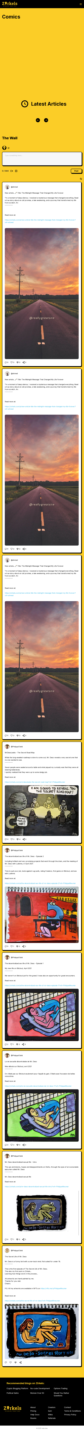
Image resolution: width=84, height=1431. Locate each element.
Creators (51, 1407)
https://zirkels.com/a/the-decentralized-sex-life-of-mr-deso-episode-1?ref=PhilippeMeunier (40, 985)
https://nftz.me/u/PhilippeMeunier (54, 1288)
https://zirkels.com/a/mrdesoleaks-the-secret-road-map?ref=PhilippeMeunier (35, 782)
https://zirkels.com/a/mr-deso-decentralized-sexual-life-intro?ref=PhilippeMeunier (37, 1187)
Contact (67, 1407)
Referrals (52, 1418)
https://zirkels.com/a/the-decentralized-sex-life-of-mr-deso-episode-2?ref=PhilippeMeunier (40, 883)
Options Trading (60, 1388)
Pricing (33, 1411)
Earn (50, 1411)
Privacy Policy (70, 1415)
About (33, 1407)
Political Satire (13, 1393)
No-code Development (40, 1388)
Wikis (50, 1415)
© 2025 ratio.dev (42, 1428)
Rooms (33, 1418)
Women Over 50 (37, 1393)
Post (76, 171)
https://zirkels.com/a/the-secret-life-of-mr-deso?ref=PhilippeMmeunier (32, 1301)
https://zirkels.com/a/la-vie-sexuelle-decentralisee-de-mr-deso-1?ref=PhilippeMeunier (38, 1086)
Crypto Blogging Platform (17, 1388)
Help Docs (34, 1415)
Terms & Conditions (72, 1411)
